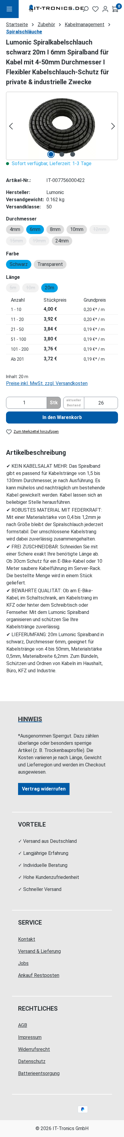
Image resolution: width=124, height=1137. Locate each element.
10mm (76, 229)
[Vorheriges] (10, 126)
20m (49, 288)
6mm (35, 229)
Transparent (50, 264)
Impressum (30, 1037)
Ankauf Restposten (38, 975)
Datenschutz (31, 1061)
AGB (22, 1025)
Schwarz (19, 264)
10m (32, 288)
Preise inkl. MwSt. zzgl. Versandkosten (47, 383)
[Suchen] (85, 9)
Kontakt (26, 939)
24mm (62, 241)
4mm (15, 229)
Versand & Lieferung (39, 951)
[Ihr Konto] (105, 9)
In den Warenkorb (62, 417)
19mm (41, 241)
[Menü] (9, 9)
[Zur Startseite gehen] (47, 9)
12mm (101, 230)
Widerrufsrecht (34, 1049)
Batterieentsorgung (39, 1073)
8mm (55, 229)
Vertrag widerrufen (44, 789)
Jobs (23, 963)
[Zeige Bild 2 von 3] (62, 154)
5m (15, 288)
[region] (62, 126)
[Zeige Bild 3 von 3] (72, 154)
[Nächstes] (113, 126)
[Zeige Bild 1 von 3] (51, 154)
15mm (18, 241)
